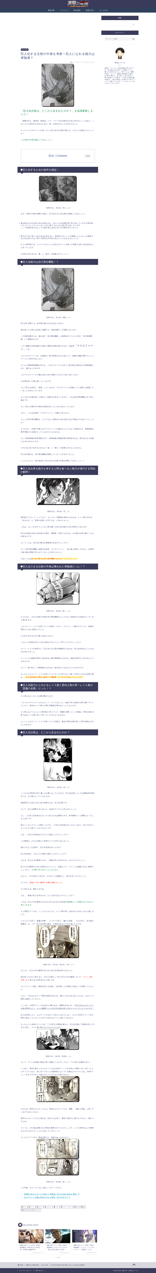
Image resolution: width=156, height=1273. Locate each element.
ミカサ (56, 1207)
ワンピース (64, 10)
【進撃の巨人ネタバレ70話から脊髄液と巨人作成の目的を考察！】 (51, 1194)
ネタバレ (40, 1207)
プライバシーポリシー (25, 1270)
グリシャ (32, 1207)
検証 (83, 1207)
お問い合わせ (39, 1270)
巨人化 (77, 1207)
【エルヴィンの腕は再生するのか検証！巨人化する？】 (46, 1197)
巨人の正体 (25, 49)
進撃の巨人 (90, 10)
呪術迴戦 (77, 10)
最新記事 (51, 10)
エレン (24, 1207)
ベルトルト (48, 1207)
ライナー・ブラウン (67, 1207)
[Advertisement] (58, 34)
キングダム (104, 10)
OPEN (87, 156)
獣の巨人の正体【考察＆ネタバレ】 (31, 1210)
